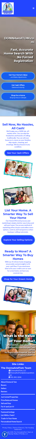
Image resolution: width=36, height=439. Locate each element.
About (3, 382)
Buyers (3, 385)
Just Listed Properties (9, 397)
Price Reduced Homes (9, 400)
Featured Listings (8, 412)
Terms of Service (18, 428)
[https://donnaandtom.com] (8, 8)
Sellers (3, 388)
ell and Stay (6, 403)
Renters (4, 391)
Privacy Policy (7, 428)
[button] (33, 8)
